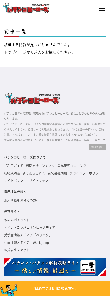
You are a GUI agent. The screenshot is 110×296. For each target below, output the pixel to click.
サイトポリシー (15, 180)
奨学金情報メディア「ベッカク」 (28, 235)
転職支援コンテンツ (40, 165)
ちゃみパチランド (17, 220)
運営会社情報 (57, 173)
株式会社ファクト (17, 250)
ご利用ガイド (13, 165)
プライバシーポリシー (86, 173)
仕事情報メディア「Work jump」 (28, 242)
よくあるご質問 (34, 173)
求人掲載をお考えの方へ (21, 200)
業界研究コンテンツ (71, 165)
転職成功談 (12, 173)
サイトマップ (38, 180)
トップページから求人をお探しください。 (39, 52)
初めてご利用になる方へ (55, 288)
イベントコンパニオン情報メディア (29, 227)
